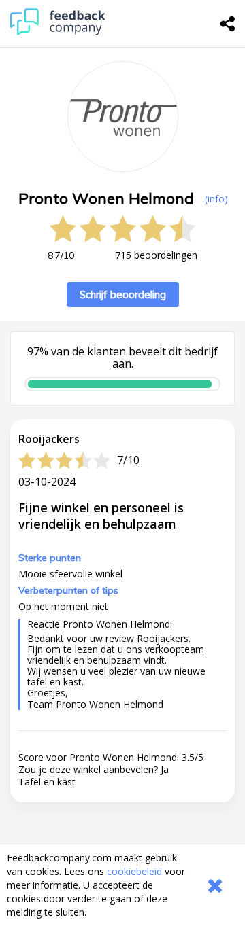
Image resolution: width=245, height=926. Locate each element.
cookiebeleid (134, 871)
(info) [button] (216, 198)
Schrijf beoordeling (123, 294)
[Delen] (228, 24)
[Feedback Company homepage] (57, 31)
